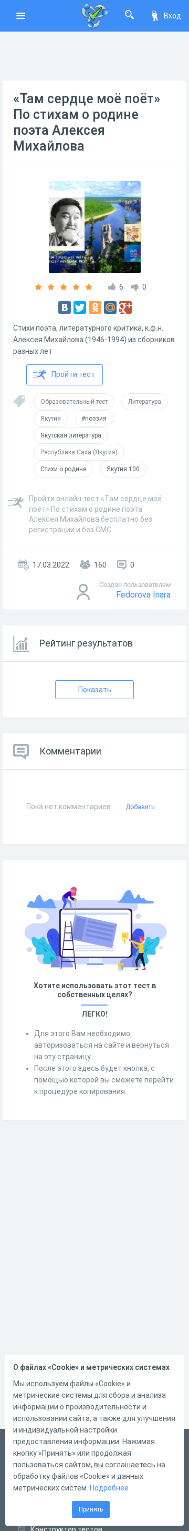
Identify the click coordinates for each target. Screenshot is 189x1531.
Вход (172, 16)
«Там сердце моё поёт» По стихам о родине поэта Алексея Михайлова (86, 122)
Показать (94, 689)
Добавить (139, 807)
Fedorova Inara (143, 595)
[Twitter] (80, 307)
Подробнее (109, 1488)
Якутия (50, 418)
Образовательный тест (74, 401)
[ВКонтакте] (64, 307)
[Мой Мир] (110, 307)
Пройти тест (73, 374)
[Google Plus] (125, 307)
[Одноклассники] (95, 307)
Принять (91, 1509)
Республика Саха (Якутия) (79, 452)
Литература (144, 401)
